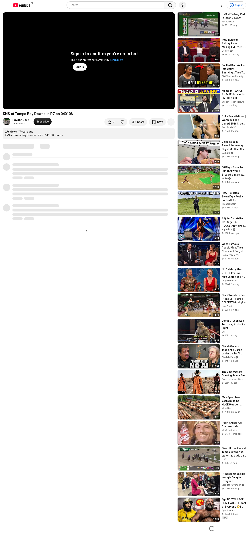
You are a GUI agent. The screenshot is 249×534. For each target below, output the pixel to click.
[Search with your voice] (182, 5)
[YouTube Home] (21, 5)
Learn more (116, 60)
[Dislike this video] (122, 122)
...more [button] (58, 135)
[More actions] (171, 122)
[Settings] (221, 5)
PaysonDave (20, 120)
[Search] (170, 5)
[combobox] (117, 5)
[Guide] (6, 5)
